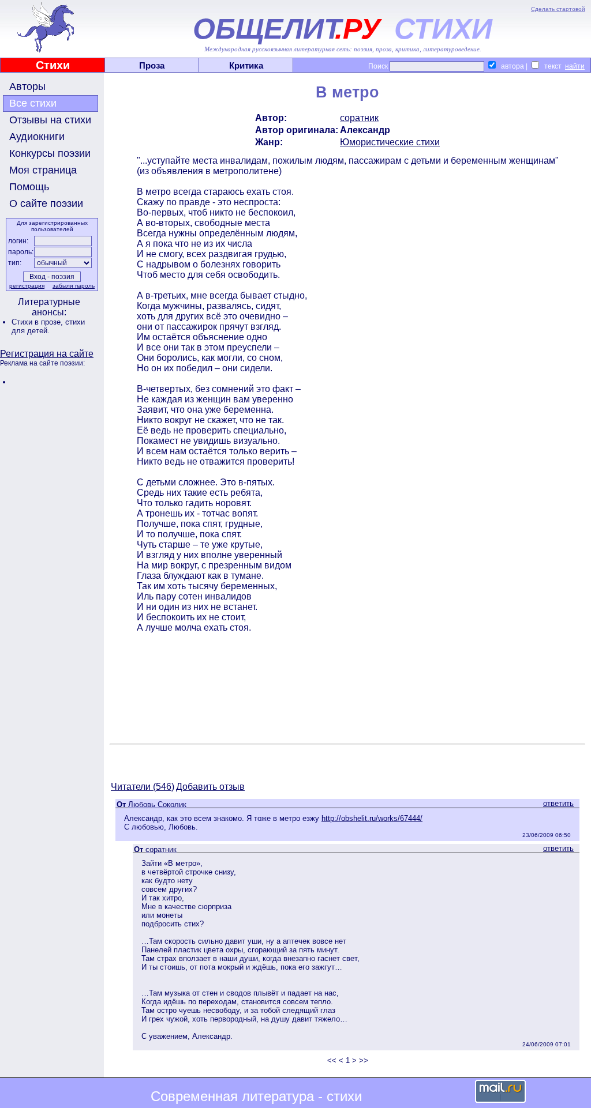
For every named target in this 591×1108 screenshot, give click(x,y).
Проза (151, 65)
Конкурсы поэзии (50, 153)
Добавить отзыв (210, 787)
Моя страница (43, 170)
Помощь (29, 187)
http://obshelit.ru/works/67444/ (371, 818)
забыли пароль (74, 285)
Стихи (53, 65)
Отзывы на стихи (50, 120)
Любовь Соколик (157, 804)
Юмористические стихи (390, 142)
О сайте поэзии (46, 203)
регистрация (26, 285)
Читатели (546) (142, 787)
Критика (246, 65)
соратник (359, 118)
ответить (558, 803)
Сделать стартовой (558, 9)
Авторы (27, 86)
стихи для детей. (48, 326)
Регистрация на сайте (46, 354)
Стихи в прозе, (38, 322)
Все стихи (33, 103)
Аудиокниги (37, 136)
